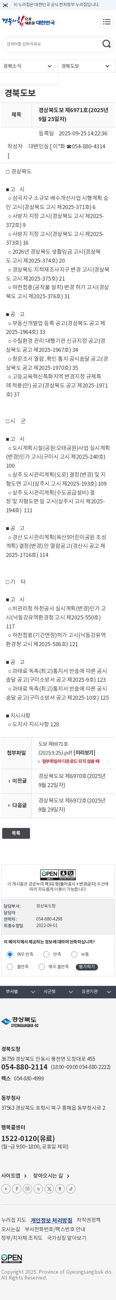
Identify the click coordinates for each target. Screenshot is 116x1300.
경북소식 (12, 66)
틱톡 (70, 1188)
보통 (85, 954)
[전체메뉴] (107, 22)
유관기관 (90, 991)
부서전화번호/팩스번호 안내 (55, 1230)
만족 (57, 954)
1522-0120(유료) (28, 1139)
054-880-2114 (24, 1067)
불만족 (23, 967)
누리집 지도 (13, 1220)
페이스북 (16, 1188)
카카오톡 (60, 1188)
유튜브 (6, 1188)
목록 (16, 833)
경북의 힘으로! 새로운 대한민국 (28, 24)
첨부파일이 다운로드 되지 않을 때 (70, 761)
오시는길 (10, 1230)
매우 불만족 (59, 967)
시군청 (50, 991)
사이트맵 (10, 1176)
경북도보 (70, 66)
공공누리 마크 (11, 1258)
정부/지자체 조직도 (22, 1238)
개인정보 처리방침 (52, 1220)
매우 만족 (25, 954)
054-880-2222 (94, 1067)
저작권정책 (89, 1220)
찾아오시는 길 (48, 1176)
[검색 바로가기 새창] (106, 43)
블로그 (38, 1188)
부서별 (12, 991)
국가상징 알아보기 (67, 1238)
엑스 (49, 1188)
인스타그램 (27, 1188)
